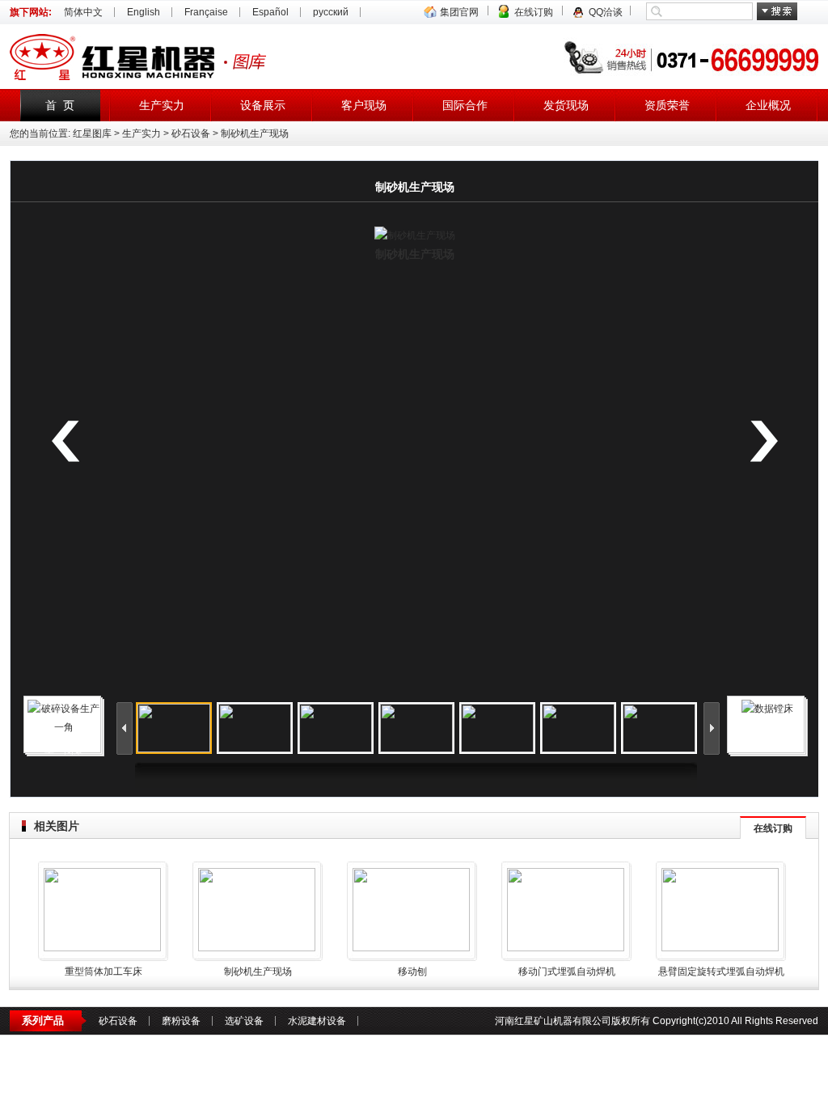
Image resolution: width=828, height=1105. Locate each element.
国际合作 (465, 105)
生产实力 (161, 105)
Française (206, 12)
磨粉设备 (181, 1021)
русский (331, 12)
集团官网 (459, 12)
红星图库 (92, 133)
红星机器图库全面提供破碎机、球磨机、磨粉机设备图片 (160, 57)
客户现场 (364, 105)
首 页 (59, 105)
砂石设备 (190, 133)
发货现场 (566, 105)
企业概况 (768, 105)
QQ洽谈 (606, 12)
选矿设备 (244, 1021)
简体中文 (83, 12)
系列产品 (43, 1020)
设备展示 (262, 105)
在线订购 (533, 12)
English (143, 12)
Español (270, 12)
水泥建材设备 (317, 1021)
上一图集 (63, 750)
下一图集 (767, 731)
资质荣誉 (667, 105)
